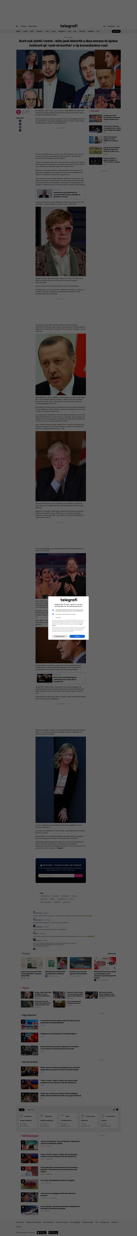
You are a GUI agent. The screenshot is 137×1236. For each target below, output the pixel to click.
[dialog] (68, 618)
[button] (68, 617)
